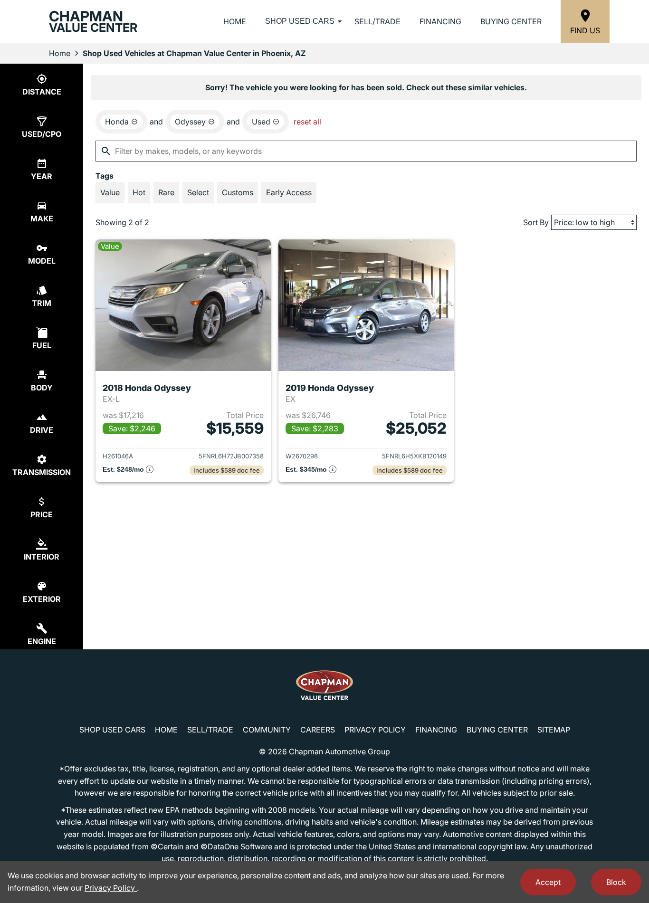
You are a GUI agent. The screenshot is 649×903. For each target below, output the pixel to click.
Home (234, 21)
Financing (440, 21)
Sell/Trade (377, 21)
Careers (317, 729)
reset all (307, 121)
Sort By (536, 222)
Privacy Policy (375, 729)
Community (267, 729)
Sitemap (553, 729)
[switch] (109, 192)
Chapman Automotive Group (339, 751)
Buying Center (511, 21)
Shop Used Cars (299, 21)
